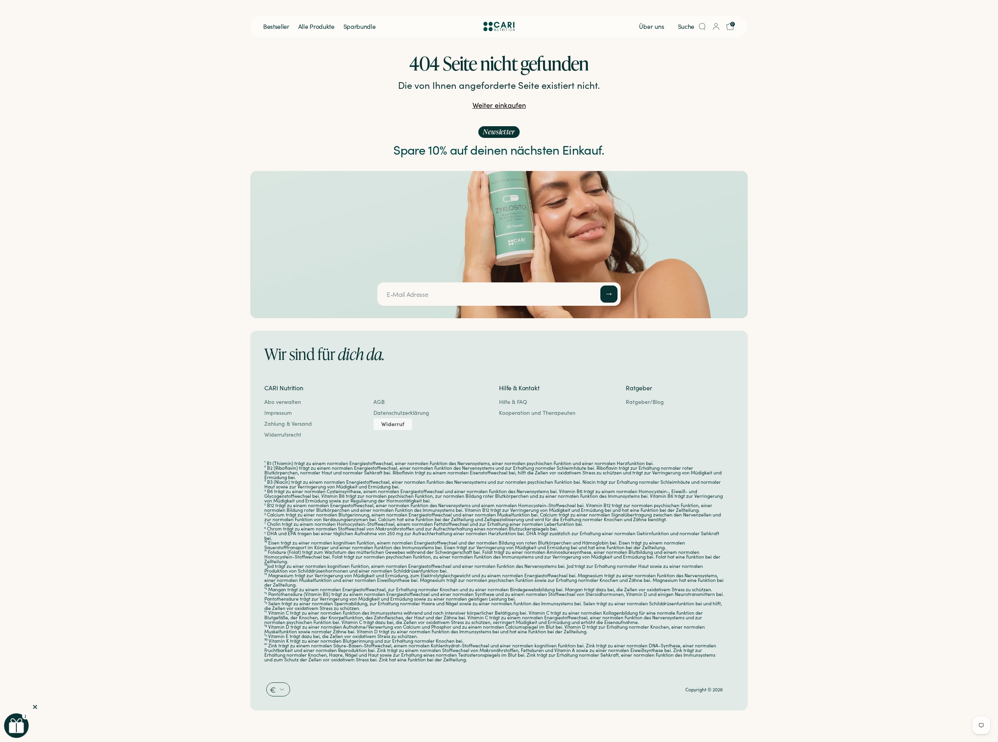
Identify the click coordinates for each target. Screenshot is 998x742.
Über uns (651, 26)
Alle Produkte (316, 26)
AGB (379, 401)
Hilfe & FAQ (513, 401)
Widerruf (392, 424)
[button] (16, 725)
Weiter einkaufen (499, 105)
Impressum (278, 412)
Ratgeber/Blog (645, 401)
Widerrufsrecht (282, 434)
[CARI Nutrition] (499, 26)
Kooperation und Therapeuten (537, 412)
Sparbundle (359, 26)
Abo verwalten (282, 401)
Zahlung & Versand (288, 423)
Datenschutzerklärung (401, 412)
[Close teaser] (35, 707)
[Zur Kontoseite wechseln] (716, 26)
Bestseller (276, 26)
